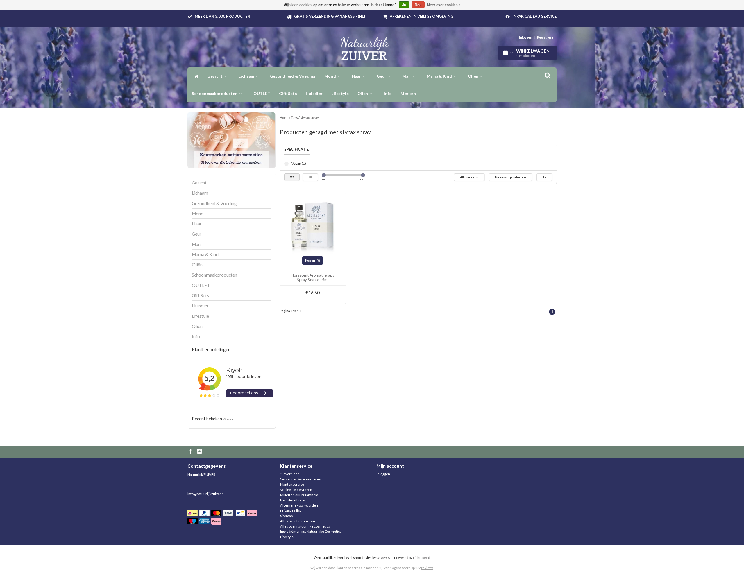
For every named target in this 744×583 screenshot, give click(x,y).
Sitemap (286, 516)
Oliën (363, 93)
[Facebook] (191, 452)
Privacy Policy (290, 510)
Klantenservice (292, 484)
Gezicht (215, 76)
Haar (357, 76)
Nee (418, 5)
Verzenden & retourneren (300, 479)
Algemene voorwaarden (299, 505)
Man (407, 76)
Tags (294, 117)
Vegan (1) (286, 164)
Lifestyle (340, 93)
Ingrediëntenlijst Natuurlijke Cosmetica (310, 531)
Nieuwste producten (510, 177)
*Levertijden (290, 474)
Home (284, 117)
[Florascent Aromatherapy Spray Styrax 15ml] (313, 225)
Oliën (474, 76)
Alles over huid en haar (298, 521)
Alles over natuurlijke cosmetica (305, 526)
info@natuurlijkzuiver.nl (206, 493)
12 (544, 177)
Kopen (310, 260)
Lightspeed (421, 557)
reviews (427, 568)
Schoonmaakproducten (215, 93)
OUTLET (261, 93)
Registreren (546, 37)
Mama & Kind (440, 76)
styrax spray (309, 117)
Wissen (228, 419)
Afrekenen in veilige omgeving (421, 16)
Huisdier (314, 93)
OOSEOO (384, 557)
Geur (382, 76)
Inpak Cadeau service (534, 16)
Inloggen (525, 37)
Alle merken (469, 177)
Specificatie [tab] (296, 149)
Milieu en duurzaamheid (299, 495)
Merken (408, 93)
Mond (330, 76)
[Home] (195, 76)
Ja (404, 5)
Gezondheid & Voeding (293, 76)
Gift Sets (288, 93)
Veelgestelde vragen (296, 489)
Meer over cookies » (444, 5)
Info (388, 93)
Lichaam (247, 76)
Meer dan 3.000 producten (222, 16)
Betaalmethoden (293, 500)
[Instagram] (200, 452)
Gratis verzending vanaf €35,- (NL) (329, 16)
